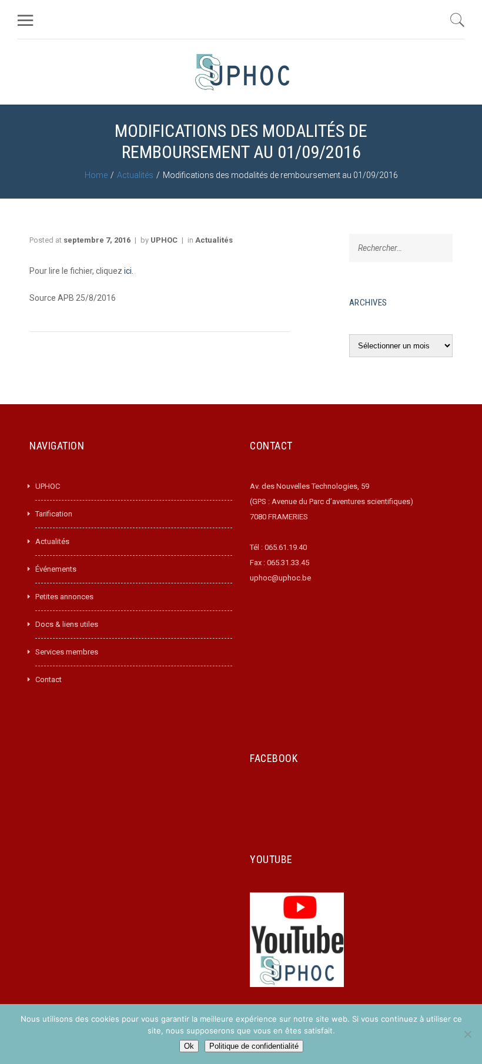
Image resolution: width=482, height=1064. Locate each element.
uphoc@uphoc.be (280, 577)
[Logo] (242, 72)
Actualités (135, 175)
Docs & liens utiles (66, 624)
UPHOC (164, 240)
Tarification (53, 513)
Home (96, 175)
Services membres (66, 651)
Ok (189, 1046)
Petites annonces (64, 596)
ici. (127, 271)
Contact (48, 679)
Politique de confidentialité (254, 1046)
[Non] (467, 1034)
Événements (55, 569)
